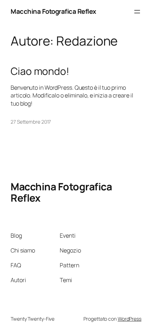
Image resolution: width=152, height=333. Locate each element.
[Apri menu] (137, 11)
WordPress (129, 318)
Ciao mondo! (40, 71)
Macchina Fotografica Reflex (53, 11)
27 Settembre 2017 (31, 121)
